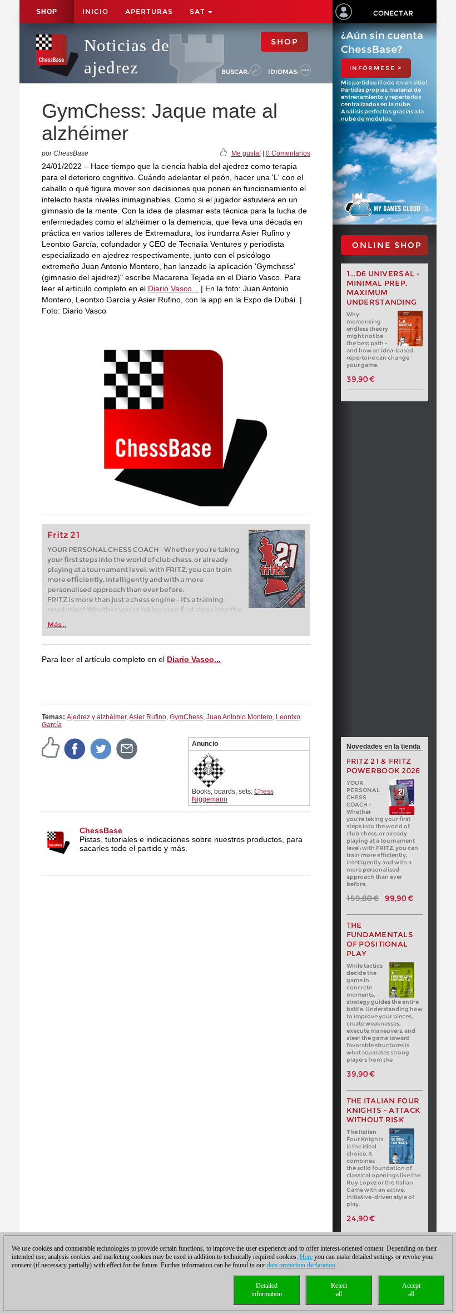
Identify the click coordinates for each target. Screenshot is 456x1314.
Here (306, 1257)
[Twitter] (101, 748)
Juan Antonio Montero (239, 717)
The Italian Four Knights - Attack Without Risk (383, 1110)
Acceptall (411, 1290)
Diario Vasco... (173, 288)
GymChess (186, 717)
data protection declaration (301, 1265)
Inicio (95, 11)
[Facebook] (75, 748)
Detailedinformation (266, 1290)
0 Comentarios (288, 153)
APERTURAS (149, 11)
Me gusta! (246, 153)
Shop (46, 12)
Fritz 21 (63, 535)
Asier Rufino (147, 717)
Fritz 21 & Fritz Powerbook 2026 (383, 765)
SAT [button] (198, 11)
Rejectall (339, 1290)
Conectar (393, 13)
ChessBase (101, 830)
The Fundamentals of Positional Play (380, 939)
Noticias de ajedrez (127, 56)
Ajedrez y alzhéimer (96, 717)
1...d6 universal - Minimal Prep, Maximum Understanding (383, 288)
